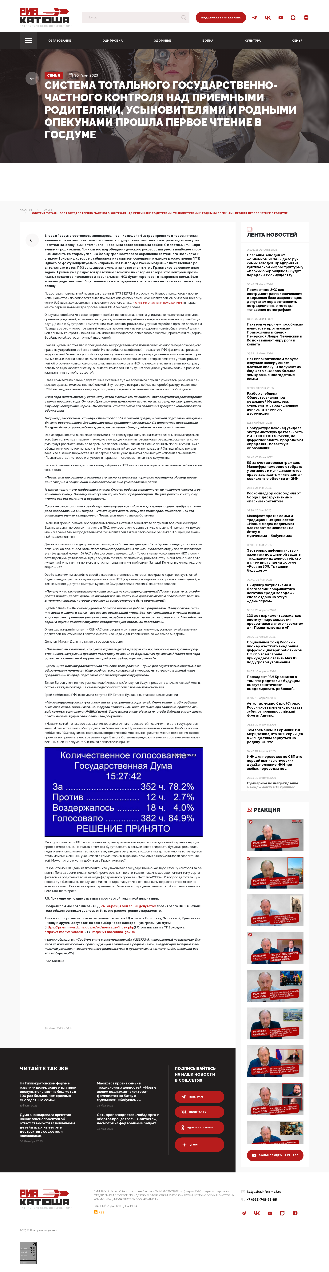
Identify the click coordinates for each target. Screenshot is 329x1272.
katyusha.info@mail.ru (264, 1192)
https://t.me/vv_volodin (64, 932)
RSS (101, 1212)
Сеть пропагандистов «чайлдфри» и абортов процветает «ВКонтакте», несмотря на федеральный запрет (128, 1119)
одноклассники (200, 1127)
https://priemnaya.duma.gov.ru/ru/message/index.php (90, 927)
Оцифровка (112, 40)
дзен (194, 1144)
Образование (59, 40)
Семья (297, 40)
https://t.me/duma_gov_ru (113, 932)
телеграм (195, 1096)
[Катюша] (44, 15)
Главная (26, 210)
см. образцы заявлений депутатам (128, 906)
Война (207, 40)
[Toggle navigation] (28, 40)
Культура (253, 40)
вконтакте (197, 1111)
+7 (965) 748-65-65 (262, 1200)
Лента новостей (272, 235)
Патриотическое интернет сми (46, 26)
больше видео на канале (278, 1155)
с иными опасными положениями (159, 302)
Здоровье (162, 40)
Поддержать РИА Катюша (221, 17)
